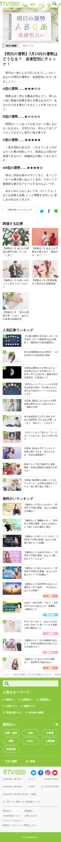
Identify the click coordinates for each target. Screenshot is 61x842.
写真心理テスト (14, 712)
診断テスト (30, 706)
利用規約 (28, 811)
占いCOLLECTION (49, 786)
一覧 (56, 724)
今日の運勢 (11, 761)
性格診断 (11, 749)
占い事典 (30, 761)
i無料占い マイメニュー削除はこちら (19, 825)
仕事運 (50, 732)
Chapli (32, 786)
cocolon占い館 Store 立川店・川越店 (19, 794)
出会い (30, 741)
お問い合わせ (30, 816)
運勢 (11, 741)
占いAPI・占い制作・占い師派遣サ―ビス (21, 802)
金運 (30, 732)
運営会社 (7, 811)
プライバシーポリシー (13, 821)
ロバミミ (32, 779)
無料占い (10, 699)
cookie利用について (12, 816)
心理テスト (12, 706)
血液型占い (45, 699)
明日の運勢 (11, 46)
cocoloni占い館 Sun (12, 779)
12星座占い (27, 699)
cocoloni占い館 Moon (12, 786)
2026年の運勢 (35, 712)
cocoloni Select (51, 779)
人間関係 (50, 741)
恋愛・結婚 (11, 732)
